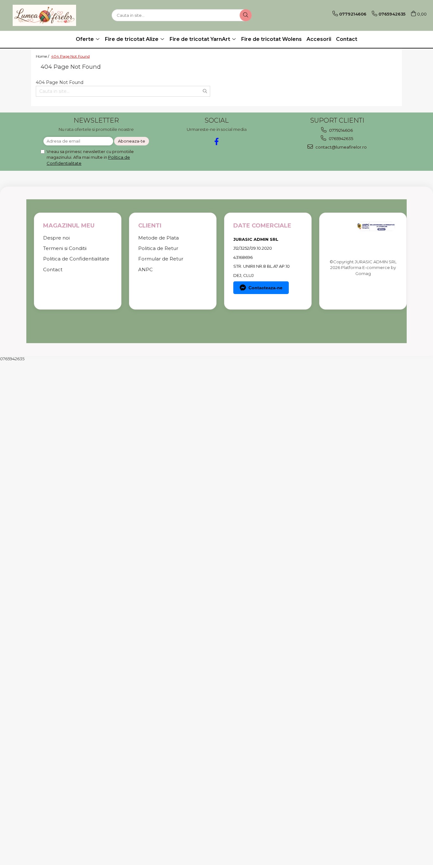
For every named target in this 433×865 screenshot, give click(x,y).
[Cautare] (246, 15)
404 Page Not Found (70, 56)
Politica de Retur (158, 248)
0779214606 (340, 130)
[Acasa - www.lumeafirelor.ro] (44, 15)
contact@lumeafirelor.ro (340, 147)
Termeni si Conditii (65, 248)
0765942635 (340, 138)
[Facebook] (216, 141)
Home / (43, 56)
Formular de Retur (160, 259)
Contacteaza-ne (265, 287)
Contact (346, 39)
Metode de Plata (158, 238)
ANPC (145, 269)
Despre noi (56, 238)
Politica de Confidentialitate (76, 259)
